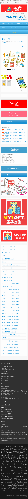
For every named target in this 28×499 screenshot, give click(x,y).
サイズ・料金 (10, 23)
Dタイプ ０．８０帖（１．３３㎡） (11, 274)
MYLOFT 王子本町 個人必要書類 (10, 341)
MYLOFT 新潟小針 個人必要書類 (10, 322)
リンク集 (4, 262)
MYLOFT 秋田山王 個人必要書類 (10, 316)
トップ (3, 446)
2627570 (4, 42)
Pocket (13, 69)
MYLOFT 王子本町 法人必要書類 (10, 344)
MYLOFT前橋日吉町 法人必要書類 (10, 353)
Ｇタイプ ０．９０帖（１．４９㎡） (11, 283)
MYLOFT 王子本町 (5, 405)
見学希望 (10, 27)
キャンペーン (14, 114)
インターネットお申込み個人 (9, 246)
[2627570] (14, 59)
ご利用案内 (17, 23)
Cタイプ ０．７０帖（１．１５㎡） (11, 268)
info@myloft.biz (21, 19)
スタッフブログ (6, 252)
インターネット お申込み (14, 103)
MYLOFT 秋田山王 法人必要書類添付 (11, 319)
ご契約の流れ (24, 23)
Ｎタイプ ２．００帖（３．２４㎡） (11, 304)
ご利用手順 (14, 168)
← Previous (5, 44)
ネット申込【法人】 (15, 457)
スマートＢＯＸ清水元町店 (7, 418)
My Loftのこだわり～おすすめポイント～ (14, 455)
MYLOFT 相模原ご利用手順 (11, 452)
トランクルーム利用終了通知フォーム (11, 335)
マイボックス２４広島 (6, 409)
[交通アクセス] (14, 186)
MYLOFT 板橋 (4, 407)
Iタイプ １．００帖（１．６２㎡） (10, 289)
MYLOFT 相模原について (8, 258)
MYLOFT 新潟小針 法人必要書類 (10, 325)
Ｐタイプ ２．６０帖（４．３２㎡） (11, 310)
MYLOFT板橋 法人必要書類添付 (10, 328)
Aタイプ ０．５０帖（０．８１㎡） (11, 265)
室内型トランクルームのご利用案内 (14, 446)
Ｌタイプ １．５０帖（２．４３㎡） (11, 298)
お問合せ (24, 27)
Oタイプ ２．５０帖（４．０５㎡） (11, 307)
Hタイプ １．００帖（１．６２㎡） (11, 286)
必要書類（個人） (6, 338)
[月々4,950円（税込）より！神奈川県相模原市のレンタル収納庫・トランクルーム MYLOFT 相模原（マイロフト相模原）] (14, 8)
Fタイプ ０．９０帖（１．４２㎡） (11, 280)
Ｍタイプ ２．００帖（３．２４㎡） (11, 301)
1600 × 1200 (19, 41)
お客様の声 (4, 255)
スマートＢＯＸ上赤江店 (6, 411)
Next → (24, 46)
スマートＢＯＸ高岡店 (6, 414)
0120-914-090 (14, 16)
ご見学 (12, 448)
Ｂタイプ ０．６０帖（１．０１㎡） (11, 271)
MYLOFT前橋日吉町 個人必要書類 (10, 350)
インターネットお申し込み (15, 451)
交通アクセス (17, 27)
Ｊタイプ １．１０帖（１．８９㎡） (11, 292)
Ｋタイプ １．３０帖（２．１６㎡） (11, 295)
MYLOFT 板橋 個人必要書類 (9, 331)
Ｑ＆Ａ (3, 27)
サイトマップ (14, 454)
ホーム (3, 23)
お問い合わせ (4, 451)
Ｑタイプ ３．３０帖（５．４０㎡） (11, 313)
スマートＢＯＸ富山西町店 (7, 416)
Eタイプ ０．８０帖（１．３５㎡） (11, 277)
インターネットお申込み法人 (9, 249)
